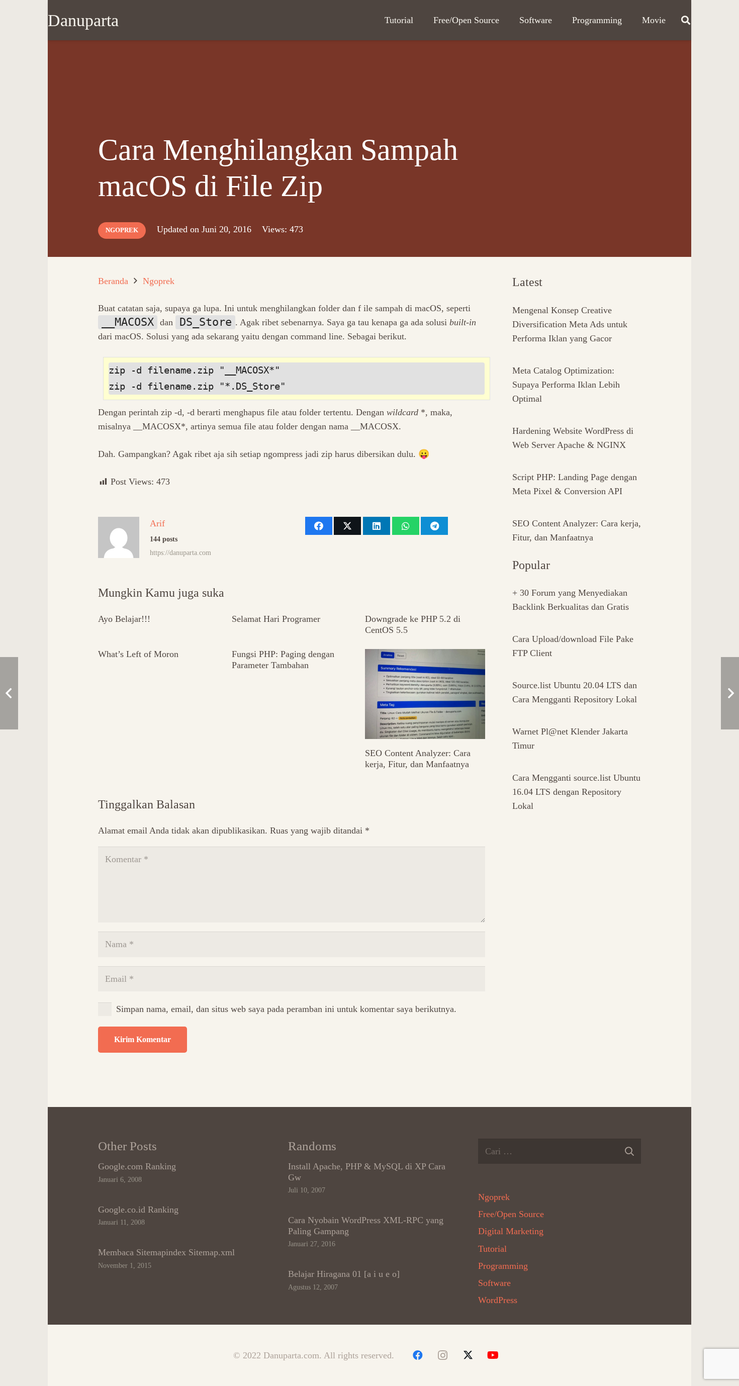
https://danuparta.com (180, 552)
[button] (686, 20)
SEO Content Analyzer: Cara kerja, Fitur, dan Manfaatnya (418, 758)
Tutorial (492, 1249)
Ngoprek (494, 1197)
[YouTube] (493, 1355)
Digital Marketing (510, 1231)
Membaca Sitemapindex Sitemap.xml (166, 1252)
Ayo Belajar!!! (124, 619)
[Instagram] (442, 1355)
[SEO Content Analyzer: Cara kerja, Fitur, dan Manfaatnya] (425, 694)
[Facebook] (417, 1355)
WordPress (497, 1300)
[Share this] (318, 526)
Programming (503, 1266)
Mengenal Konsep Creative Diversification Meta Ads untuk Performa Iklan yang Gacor (569, 324)
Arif (157, 523)
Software (494, 1283)
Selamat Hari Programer (276, 619)
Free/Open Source (511, 1214)
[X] (468, 1355)
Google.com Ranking (137, 1166)
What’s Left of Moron (138, 654)
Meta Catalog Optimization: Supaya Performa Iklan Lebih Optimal (566, 384)
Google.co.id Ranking (138, 1210)
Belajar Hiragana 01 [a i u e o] (344, 1274)
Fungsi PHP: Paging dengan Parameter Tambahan (283, 659)
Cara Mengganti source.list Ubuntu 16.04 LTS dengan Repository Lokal (576, 792)
